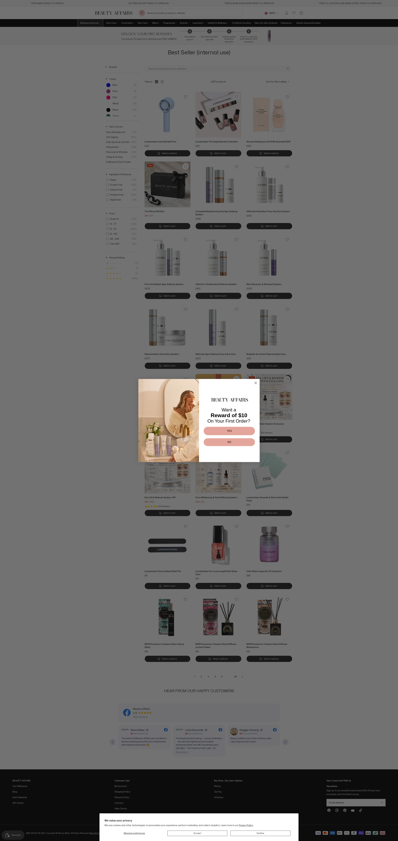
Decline (260, 833)
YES (229, 431)
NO (229, 442)
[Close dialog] (255, 383)
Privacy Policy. (246, 825)
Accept (197, 833)
